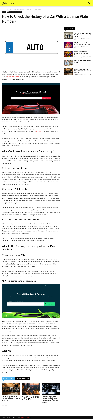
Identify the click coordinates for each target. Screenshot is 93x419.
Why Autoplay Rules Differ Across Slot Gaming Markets (82, 43)
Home (12, 3)
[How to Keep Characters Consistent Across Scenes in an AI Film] (11, 389)
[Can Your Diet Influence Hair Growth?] (68, 63)
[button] (89, 3)
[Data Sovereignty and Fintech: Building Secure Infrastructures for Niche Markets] (51, 389)
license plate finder (13, 77)
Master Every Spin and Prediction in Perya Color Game (81, 53)
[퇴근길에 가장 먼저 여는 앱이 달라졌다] (31, 389)
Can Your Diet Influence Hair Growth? (82, 61)
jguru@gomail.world (26, 417)
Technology (16, 11)
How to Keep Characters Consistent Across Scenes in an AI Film (11, 399)
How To (9, 9)
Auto (8, 11)
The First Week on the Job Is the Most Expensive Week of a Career (82, 34)
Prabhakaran (7, 25)
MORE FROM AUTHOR (22, 379)
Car (11, 11)
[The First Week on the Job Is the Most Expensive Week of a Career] (68, 35)
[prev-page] (3, 406)
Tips (21, 11)
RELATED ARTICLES (8, 379)
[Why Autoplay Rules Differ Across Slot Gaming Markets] (68, 45)
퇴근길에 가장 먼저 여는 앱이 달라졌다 (30, 398)
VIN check (39, 131)
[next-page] (6, 406)
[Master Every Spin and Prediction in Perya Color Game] (68, 54)
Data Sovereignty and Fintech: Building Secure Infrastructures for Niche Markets (50, 400)
